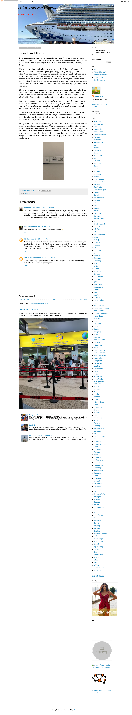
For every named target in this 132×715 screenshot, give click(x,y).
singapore (98, 497)
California (98, 187)
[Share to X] (46, 191)
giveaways (98, 271)
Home (54, 300)
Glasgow (97, 274)
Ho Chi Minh (99, 300)
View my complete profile (99, 105)
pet (95, 434)
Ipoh (95, 321)
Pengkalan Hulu (100, 428)
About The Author (101, 72)
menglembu (98, 379)
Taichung (97, 520)
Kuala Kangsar (99, 350)
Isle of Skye (98, 324)
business (97, 184)
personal (97, 431)
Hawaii (97, 292)
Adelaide (97, 127)
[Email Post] (38, 191)
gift (95, 263)
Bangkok (97, 150)
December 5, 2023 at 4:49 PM (43, 208)
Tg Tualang (98, 547)
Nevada (97, 397)
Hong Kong (98, 316)
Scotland (97, 478)
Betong (96, 166)
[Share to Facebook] (48, 191)
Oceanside (98, 407)
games (96, 253)
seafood (97, 481)
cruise (96, 211)
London (97, 366)
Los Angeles (98, 369)
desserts (97, 216)
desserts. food (99, 219)
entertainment (99, 234)
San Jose (97, 473)
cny (95, 206)
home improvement (101, 308)
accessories (98, 124)
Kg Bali (97, 342)
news (96, 399)
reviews (97, 463)
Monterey (98, 386)
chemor (97, 200)
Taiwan (97, 528)
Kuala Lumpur (99, 353)
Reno (96, 455)
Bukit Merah (99, 179)
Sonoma (97, 502)
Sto (95, 513)
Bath (96, 153)
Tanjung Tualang (100, 534)
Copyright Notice (100, 77)
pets (95, 439)
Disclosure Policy (100, 80)
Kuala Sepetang (100, 355)
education (98, 232)
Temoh (96, 544)
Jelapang (97, 332)
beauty (96, 158)
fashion (97, 242)
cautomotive (99, 198)
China (96, 203)
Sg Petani (97, 486)
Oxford (96, 410)
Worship (97, 570)
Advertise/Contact (101, 75)
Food (96, 248)
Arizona (97, 137)
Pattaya (97, 423)
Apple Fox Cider (100, 135)
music (96, 394)
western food (99, 568)
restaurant (98, 457)
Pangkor (97, 413)
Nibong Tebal (99, 402)
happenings (98, 287)
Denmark (97, 213)
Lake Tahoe (98, 358)
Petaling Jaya (99, 436)
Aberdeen (97, 121)
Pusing (96, 447)
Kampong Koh (99, 340)
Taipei (96, 523)
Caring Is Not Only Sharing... (37, 7)
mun (26, 227)
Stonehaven (98, 515)
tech (95, 536)
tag (95, 518)
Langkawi (98, 361)
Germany (97, 261)
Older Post (83, 300)
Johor (96, 334)
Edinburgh (98, 229)
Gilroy (96, 269)
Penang (97, 426)
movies (97, 389)
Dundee (97, 227)
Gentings (97, 258)
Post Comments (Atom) (39, 303)
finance (97, 245)
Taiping (97, 526)
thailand (97, 549)
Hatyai (96, 290)
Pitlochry (97, 442)
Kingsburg (98, 345)
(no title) (32, 425)
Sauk (96, 476)
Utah (96, 560)
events (27, 193)
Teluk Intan (98, 542)
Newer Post (24, 300)
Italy (96, 327)
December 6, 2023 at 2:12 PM (37, 239)
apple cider (98, 132)
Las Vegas (98, 363)
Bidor (96, 169)
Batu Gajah (98, 156)
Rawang (97, 452)
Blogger (77, 710)
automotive (98, 142)
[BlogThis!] (44, 191)
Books (96, 177)
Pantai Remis (99, 415)
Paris (96, 420)
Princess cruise (100, 444)
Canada (97, 192)
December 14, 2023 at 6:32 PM (44, 258)
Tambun (97, 531)
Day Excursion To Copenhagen (41, 435)
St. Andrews (98, 507)
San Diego (98, 468)
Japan (96, 329)
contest (97, 208)
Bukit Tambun (99, 182)
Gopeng (97, 279)
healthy (97, 298)
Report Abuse (98, 576)
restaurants (98, 460)
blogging (97, 174)
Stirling (97, 510)
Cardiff (96, 195)
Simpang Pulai (99, 494)
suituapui (27, 208)
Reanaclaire (98, 96)
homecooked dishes (101, 313)
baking (96, 148)
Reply (26, 220)
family (96, 240)
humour (97, 319)
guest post (98, 284)
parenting (98, 418)
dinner (96, 221)
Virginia (97, 563)
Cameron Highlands (101, 190)
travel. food (98, 555)
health (96, 295)
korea (96, 348)
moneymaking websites (99, 383)
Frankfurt (98, 250)
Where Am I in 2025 (28, 309)
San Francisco (99, 471)
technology (98, 539)
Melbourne (98, 377)
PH (25, 239)
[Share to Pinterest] (50, 191)
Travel (96, 552)
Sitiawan (97, 499)
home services (99, 311)
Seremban (98, 484)
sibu (95, 492)
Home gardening (100, 306)
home (96, 303)
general (97, 255)
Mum (96, 392)
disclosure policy (100, 224)
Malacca (97, 374)
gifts (96, 266)
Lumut (96, 371)
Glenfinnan (98, 277)
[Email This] (42, 191)
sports (96, 505)
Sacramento (98, 465)
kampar (97, 337)
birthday (97, 171)
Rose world (28, 258)
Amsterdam (98, 129)
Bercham (97, 163)
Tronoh (97, 557)
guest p (97, 282)
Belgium (97, 161)
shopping (97, 489)
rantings (97, 449)
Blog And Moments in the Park (41, 415)
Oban (96, 405)
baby (96, 145)
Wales (96, 565)
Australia (97, 140)
